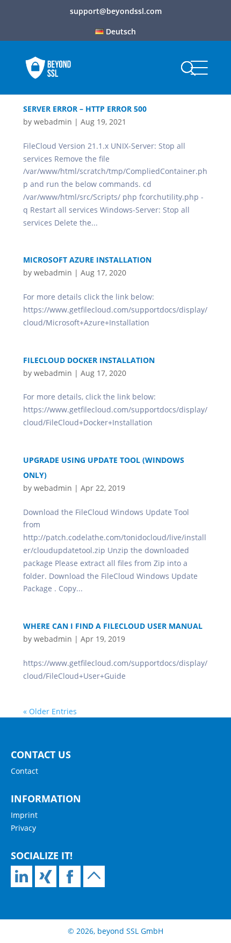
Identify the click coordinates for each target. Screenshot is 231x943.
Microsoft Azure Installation (87, 260)
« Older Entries (50, 711)
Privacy (23, 828)
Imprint (24, 815)
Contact (24, 771)
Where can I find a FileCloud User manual (113, 626)
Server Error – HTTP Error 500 (85, 109)
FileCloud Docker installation (89, 360)
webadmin (53, 122)
